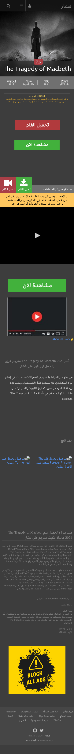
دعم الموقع (65, 716)
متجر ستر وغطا (25, 716)
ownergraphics (32, 740)
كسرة (10, 716)
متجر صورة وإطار (46, 716)
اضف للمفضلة (61, 339)
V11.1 (47, 735)
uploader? (10, 712)
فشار (66, 6)
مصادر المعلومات (29, 712)
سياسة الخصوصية (39, 720)
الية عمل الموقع (50, 712)
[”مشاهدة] (51, 466)
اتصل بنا (22, 720)
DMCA (57, 720)
